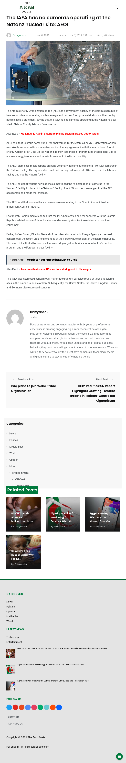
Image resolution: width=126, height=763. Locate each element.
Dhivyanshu (39, 312)
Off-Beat (20, 479)
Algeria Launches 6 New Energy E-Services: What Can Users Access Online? (62, 521)
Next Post (102, 379)
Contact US (15, 724)
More (12, 466)
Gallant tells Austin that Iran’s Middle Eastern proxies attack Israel (60, 133)
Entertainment (20, 472)
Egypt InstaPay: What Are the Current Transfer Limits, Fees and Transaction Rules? (101, 521)
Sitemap (13, 717)
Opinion (13, 459)
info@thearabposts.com (35, 746)
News (12, 433)
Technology (22, 485)
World (12, 453)
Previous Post (26, 379)
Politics (13, 440)
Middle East (16, 446)
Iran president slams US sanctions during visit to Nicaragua (56, 269)
